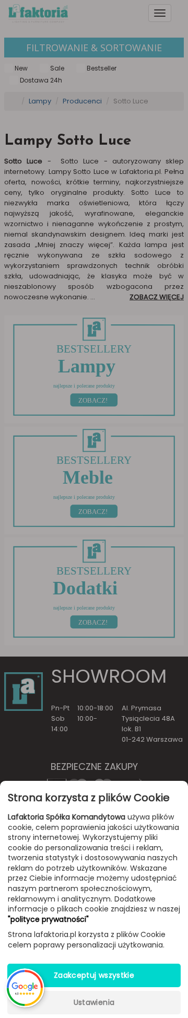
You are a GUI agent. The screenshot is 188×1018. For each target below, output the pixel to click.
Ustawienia (94, 1002)
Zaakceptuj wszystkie (94, 975)
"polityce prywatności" (48, 920)
